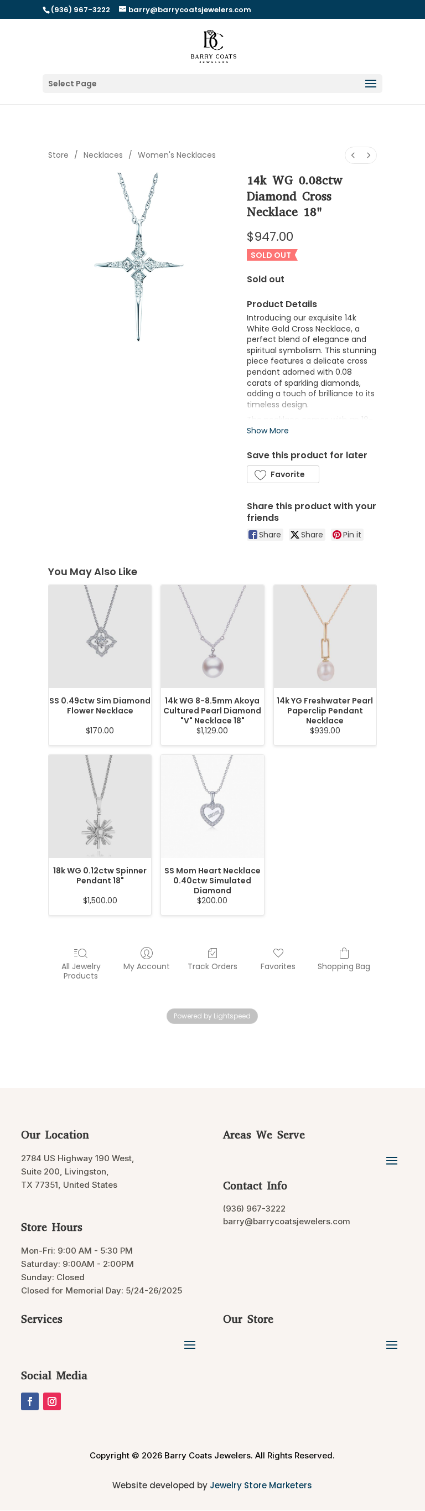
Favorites (278, 966)
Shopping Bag (344, 966)
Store (58, 155)
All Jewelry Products (81, 971)
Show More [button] (268, 430)
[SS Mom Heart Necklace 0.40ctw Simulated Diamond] (212, 806)
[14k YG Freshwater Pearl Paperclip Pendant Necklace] (325, 636)
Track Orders (212, 966)
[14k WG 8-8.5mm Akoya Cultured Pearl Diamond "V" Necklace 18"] (212, 636)
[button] (283, 474)
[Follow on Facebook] (30, 1401)
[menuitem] (353, 155)
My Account (146, 966)
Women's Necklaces (177, 155)
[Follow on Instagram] (52, 1401)
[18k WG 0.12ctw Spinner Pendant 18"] (100, 806)
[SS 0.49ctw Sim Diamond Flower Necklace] (100, 636)
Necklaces (103, 155)
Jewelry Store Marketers (261, 1485)
